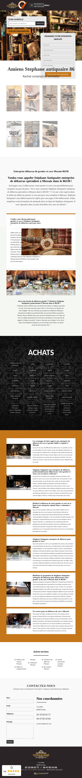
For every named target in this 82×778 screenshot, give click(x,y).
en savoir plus (14, 111)
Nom (8, 698)
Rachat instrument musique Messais (61, 663)
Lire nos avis (11, 774)
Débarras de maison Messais (20, 662)
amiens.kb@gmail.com (43, 724)
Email (8, 706)
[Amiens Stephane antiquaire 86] (12, 5)
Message (9, 722)
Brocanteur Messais (47, 668)
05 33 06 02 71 (39, 4)
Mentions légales (55, 770)
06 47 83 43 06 (39, 6)
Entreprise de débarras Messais (48, 662)
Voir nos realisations (18, 31)
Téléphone (10, 714)
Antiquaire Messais (33, 664)
